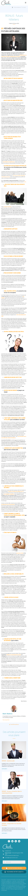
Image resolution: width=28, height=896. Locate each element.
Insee (25, 181)
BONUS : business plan (8, 761)
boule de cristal (19, 553)
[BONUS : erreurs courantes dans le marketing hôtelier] (14, 780)
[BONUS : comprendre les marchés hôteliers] (14, 812)
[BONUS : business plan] (14, 749)
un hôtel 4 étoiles (7, 206)
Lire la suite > (4, 768)
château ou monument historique (13, 654)
